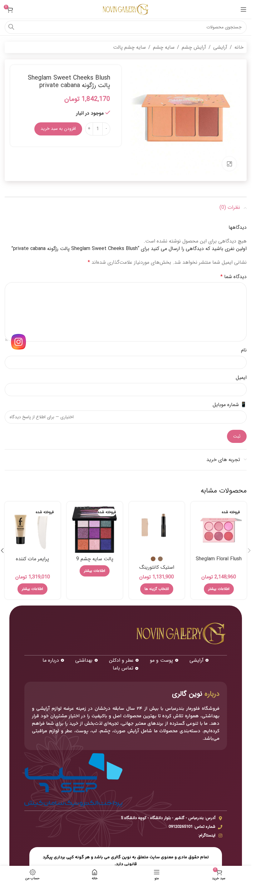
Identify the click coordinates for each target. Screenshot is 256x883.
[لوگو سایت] (125, 9)
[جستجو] (11, 27)
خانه (239, 47)
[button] (249, 550)
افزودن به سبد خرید (58, 128)
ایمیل (241, 377)
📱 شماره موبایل (230, 405)
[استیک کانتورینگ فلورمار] (157, 529)
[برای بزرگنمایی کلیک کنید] (229, 164)
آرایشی (220, 47)
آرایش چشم (194, 47)
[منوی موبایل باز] (243, 9)
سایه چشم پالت (129, 47)
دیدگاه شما (233, 277)
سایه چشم (164, 47)
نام (244, 350)
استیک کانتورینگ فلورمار (156, 570)
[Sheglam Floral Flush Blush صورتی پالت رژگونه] (218, 529)
